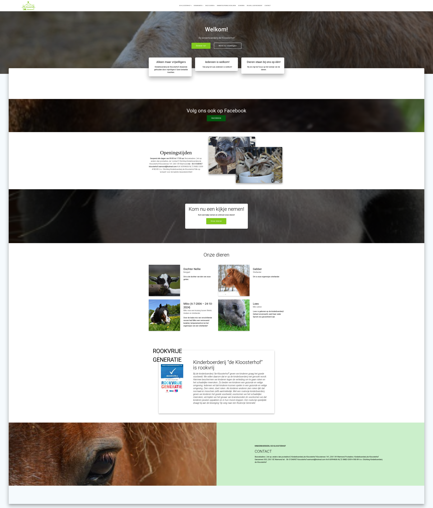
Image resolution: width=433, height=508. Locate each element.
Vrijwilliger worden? (254, 5)
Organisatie (198, 5)
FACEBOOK (216, 118)
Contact (268, 5)
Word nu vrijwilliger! (228, 46)
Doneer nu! (201, 46)
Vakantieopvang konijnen (226, 5)
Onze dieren (209, 5)
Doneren (241, 5)
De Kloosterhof (185, 5)
